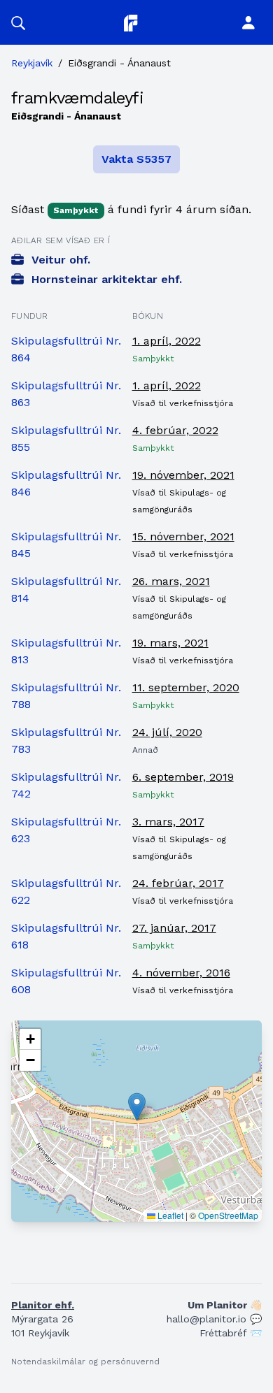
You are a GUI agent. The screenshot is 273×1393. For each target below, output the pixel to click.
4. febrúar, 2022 (175, 430)
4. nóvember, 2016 (181, 972)
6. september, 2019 (183, 777)
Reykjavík (31, 62)
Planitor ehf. (42, 1305)
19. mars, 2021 (170, 642)
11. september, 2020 (185, 687)
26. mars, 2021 (171, 581)
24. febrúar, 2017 (178, 883)
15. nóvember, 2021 (183, 536)
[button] (18, 22)
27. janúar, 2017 (174, 927)
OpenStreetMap (228, 1215)
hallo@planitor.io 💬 (214, 1319)
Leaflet (169, 1215)
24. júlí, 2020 (167, 732)
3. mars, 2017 (168, 821)
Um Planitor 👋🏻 (225, 1305)
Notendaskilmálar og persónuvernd (85, 1361)
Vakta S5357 (137, 159)
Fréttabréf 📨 (231, 1332)
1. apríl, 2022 (166, 340)
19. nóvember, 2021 (183, 475)
